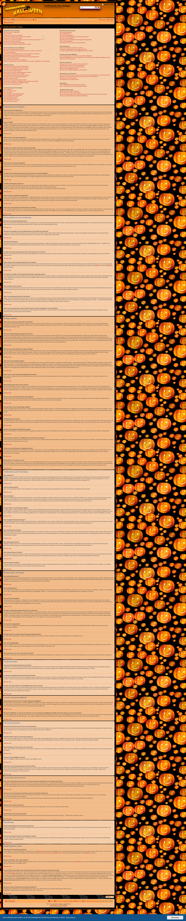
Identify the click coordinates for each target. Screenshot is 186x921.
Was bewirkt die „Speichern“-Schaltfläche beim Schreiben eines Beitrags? (21, 81)
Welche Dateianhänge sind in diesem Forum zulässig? (72, 84)
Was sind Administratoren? (66, 32)
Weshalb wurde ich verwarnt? (11, 78)
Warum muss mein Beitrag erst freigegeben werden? (16, 82)
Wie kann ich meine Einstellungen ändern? (14, 49)
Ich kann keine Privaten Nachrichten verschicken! (71, 47)
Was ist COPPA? (8, 33)
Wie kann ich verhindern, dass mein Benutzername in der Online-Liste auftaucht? (23, 50)
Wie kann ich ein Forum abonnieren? (68, 78)
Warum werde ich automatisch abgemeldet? (14, 42)
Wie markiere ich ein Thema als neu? (12, 84)
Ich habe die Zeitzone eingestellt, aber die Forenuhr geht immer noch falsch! (21, 53)
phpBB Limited (98, 265)
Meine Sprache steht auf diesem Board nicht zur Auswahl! (17, 55)
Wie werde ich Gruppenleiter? (67, 38)
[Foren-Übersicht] (23, 10)
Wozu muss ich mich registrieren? (12, 32)
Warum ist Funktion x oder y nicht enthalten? (70, 92)
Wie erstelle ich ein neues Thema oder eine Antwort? (16, 66)
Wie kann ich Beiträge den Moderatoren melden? (15, 79)
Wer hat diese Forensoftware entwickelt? (69, 91)
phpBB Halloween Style (56, 905)
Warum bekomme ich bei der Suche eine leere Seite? (72, 67)
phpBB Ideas (79, 861)
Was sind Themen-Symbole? (10, 101)
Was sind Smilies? (8, 92)
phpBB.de (109, 265)
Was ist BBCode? (8, 89)
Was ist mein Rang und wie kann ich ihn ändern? (15, 59)
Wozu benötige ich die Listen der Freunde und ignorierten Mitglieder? (76, 55)
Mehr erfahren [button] (71, 917)
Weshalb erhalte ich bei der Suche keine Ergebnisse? (72, 65)
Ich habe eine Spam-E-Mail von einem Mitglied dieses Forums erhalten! (76, 50)
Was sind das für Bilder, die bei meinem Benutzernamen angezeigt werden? (21, 56)
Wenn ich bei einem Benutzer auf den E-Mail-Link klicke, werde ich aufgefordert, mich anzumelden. (27, 61)
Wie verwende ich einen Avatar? (11, 58)
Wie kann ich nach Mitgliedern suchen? (69, 68)
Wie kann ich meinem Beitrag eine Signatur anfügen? (16, 69)
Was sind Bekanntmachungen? (11, 96)
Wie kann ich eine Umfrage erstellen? (12, 70)
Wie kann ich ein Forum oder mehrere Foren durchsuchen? (74, 64)
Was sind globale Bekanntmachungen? (13, 95)
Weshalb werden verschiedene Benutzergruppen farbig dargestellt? (75, 39)
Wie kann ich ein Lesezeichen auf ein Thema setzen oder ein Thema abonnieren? (79, 76)
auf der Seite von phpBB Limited (52, 853)
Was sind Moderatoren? (65, 33)
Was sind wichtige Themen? (10, 98)
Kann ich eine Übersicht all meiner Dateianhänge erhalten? (73, 86)
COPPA (90, 149)
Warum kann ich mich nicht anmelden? (13, 38)
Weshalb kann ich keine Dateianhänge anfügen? (15, 76)
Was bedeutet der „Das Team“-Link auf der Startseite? (72, 42)
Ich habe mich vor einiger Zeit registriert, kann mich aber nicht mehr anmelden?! (22, 39)
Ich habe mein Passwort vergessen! (12, 41)
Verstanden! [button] (175, 917)
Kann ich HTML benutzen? (10, 90)
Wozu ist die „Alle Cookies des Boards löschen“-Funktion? (17, 44)
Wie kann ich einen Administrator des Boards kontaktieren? (73, 95)
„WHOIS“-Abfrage (11, 873)
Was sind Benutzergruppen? (66, 35)
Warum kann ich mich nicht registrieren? (13, 35)
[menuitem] (22, 20)
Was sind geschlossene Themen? (12, 99)
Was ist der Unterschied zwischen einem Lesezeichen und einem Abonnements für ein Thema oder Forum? (85, 75)
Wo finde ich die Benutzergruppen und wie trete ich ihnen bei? (74, 36)
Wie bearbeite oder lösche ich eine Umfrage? (14, 73)
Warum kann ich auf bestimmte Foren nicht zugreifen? (16, 75)
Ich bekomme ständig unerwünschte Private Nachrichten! (73, 49)
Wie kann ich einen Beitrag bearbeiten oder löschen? (16, 67)
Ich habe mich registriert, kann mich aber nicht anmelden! (17, 36)
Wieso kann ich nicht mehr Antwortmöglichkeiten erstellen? (17, 72)
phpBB (53, 903)
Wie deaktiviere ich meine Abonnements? (69, 79)
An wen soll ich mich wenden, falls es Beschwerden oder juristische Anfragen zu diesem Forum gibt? (83, 94)
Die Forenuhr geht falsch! (10, 52)
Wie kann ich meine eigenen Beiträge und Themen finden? (73, 69)
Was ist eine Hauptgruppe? (66, 41)
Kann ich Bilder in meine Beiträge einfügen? (14, 93)
